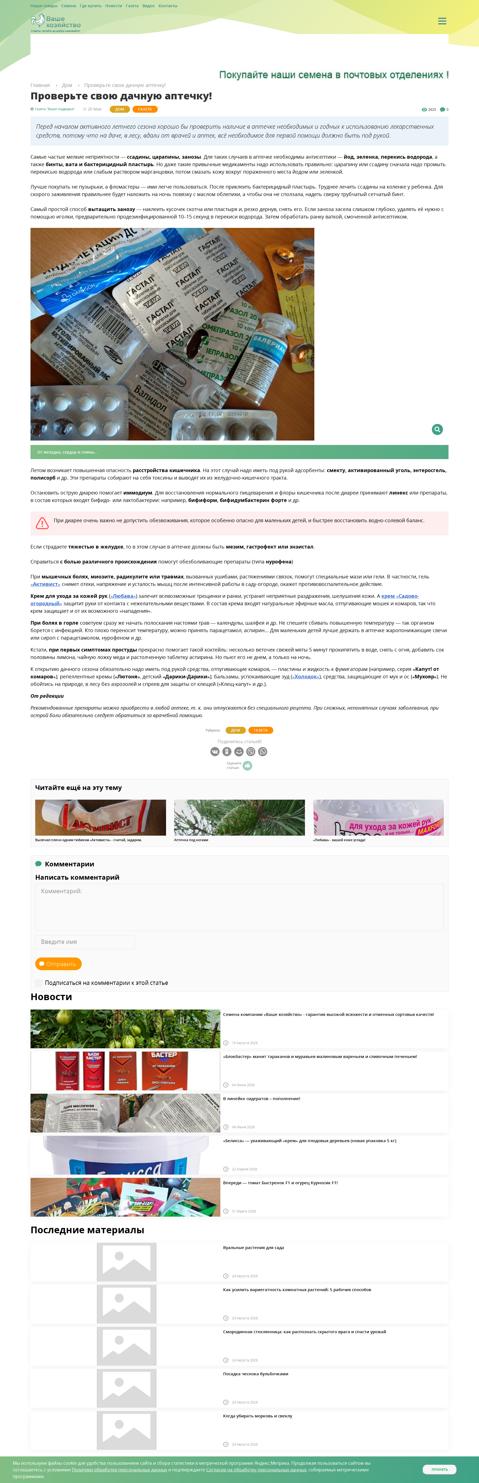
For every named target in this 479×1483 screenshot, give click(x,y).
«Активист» (45, 583)
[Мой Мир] (239, 751)
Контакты (149, 6)
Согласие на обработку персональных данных (256, 1470)
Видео (132, 6)
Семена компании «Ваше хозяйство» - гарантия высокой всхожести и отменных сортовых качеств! (306, 1013)
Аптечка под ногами (191, 840)
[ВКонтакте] (215, 751)
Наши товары (41, 6)
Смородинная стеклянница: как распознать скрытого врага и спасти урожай (287, 1331)
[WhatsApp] (263, 751)
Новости (102, 6)
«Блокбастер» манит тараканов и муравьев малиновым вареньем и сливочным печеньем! (299, 1055)
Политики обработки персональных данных (119, 1470)
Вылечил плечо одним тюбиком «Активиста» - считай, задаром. (88, 840)
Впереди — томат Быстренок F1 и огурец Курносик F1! (268, 1182)
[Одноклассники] (227, 751)
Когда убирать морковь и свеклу (250, 1415)
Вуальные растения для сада (247, 1246)
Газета (117, 6)
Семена (63, 6)
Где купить (82, 6)
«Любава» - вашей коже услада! (339, 840)
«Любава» (123, 595)
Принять (440, 1469)
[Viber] (251, 751)
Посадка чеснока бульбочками (249, 1373)
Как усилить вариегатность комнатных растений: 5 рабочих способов (281, 1289)
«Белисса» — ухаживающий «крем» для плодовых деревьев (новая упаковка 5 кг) (291, 1140)
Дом (116, 108)
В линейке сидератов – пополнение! (253, 1098)
